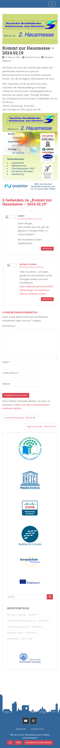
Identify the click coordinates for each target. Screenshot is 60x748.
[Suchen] (50, 596)
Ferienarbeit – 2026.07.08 (19, 638)
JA (10, 742)
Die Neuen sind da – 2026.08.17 (23, 614)
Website (6, 383)
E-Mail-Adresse (10, 372)
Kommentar (9, 325)
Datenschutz (37, 729)
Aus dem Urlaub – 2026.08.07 (21, 632)
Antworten (47, 248)
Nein (18, 742)
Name (6, 362)
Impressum (21, 729)
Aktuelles (48, 57)
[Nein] (56, 739)
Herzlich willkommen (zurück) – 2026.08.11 (28, 620)
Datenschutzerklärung (38, 742)
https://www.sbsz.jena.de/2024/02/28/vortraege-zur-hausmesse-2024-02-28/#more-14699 (36, 290)
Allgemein (6, 60)
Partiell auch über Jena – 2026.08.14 (24, 626)
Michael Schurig (32, 57)
